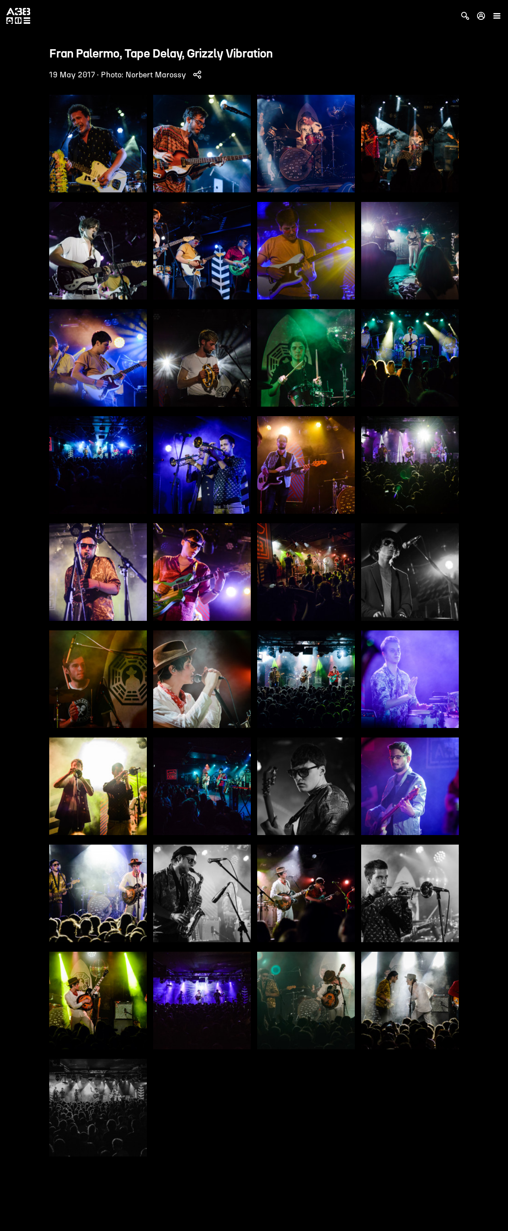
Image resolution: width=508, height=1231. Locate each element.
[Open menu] (497, 16)
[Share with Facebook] (197, 74)
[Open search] (465, 16)
